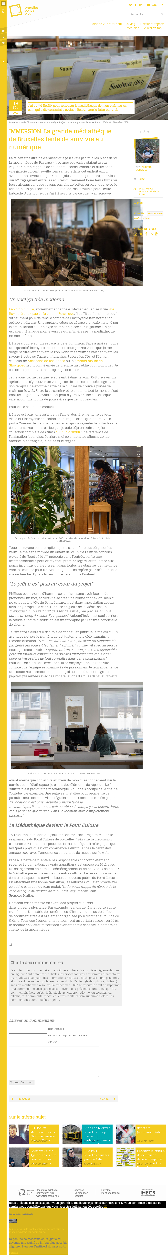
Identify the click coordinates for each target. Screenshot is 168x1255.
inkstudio (53, 1190)
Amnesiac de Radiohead (46, 361)
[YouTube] (148, 5)
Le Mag (130, 23)
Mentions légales (110, 1193)
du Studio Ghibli (68, 432)
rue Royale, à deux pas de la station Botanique (61, 311)
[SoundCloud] (154, 5)
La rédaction (81, 1193)
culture (146, 218)
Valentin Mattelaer (144, 168)
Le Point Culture (21, 309)
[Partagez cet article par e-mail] (136, 234)
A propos (79, 1190)
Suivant (105, 1099)
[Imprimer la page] (140, 131)
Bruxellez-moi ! (153, 28)
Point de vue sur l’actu (106, 23)
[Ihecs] (148, 1195)
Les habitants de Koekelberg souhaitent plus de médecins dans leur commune (36, 1230)
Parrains (106, 1190)
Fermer (13, 1252)
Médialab (133, 28)
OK (105, 1206)
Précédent (23, 1099)
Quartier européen (151, 23)
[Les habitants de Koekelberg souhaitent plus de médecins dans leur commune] (13, 1222)
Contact (78, 1196)
